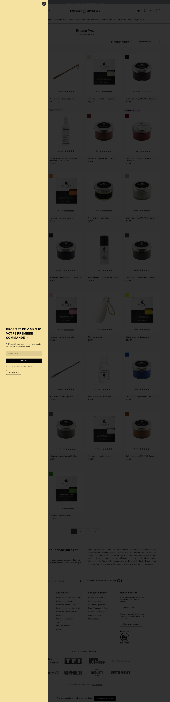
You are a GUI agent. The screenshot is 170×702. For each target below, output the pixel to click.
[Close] (44, 4)
